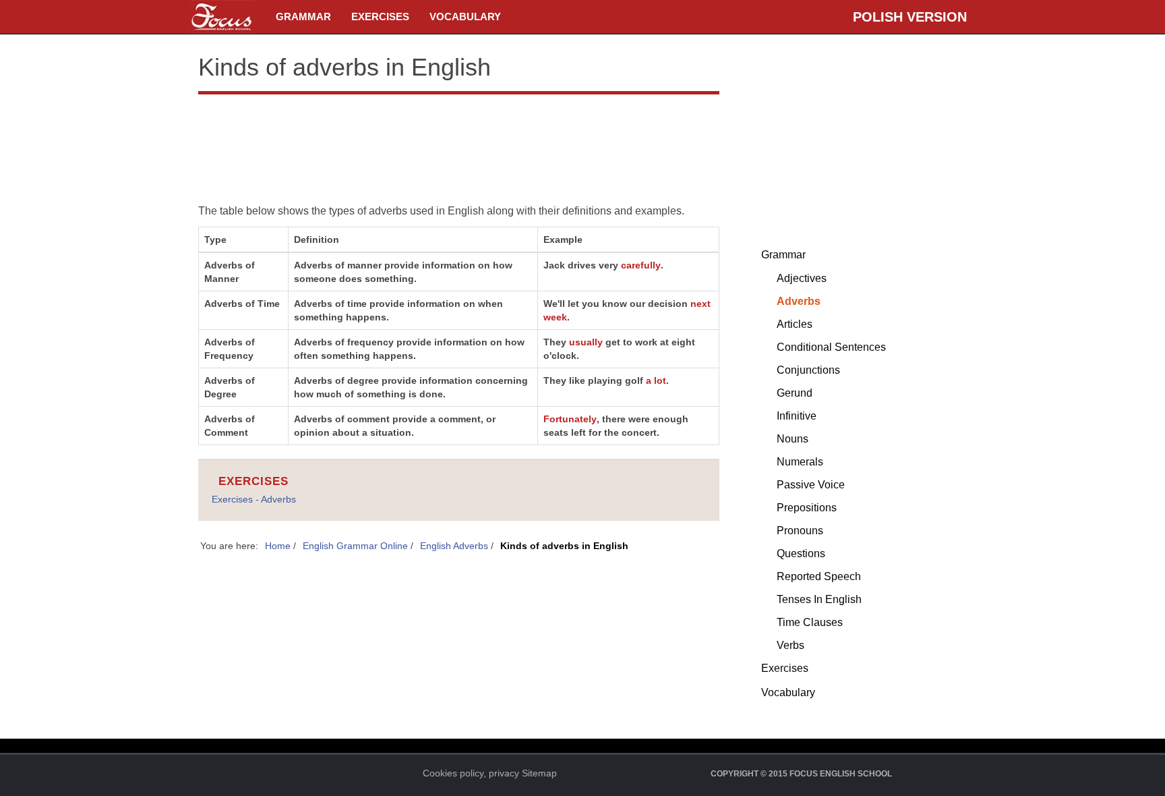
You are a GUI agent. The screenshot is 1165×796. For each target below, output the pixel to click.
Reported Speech (819, 576)
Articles (794, 324)
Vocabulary (465, 16)
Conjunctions (808, 370)
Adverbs (798, 301)
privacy (504, 773)
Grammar (303, 16)
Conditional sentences (831, 347)
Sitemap (539, 773)
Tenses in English (819, 599)
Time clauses (810, 622)
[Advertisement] (458, 138)
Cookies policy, (454, 773)
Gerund (794, 393)
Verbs (790, 645)
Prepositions (807, 507)
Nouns (792, 439)
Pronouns (800, 530)
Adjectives (802, 278)
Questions (801, 553)
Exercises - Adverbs (254, 499)
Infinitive (796, 416)
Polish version (910, 16)
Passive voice (811, 484)
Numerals (800, 461)
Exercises (380, 16)
